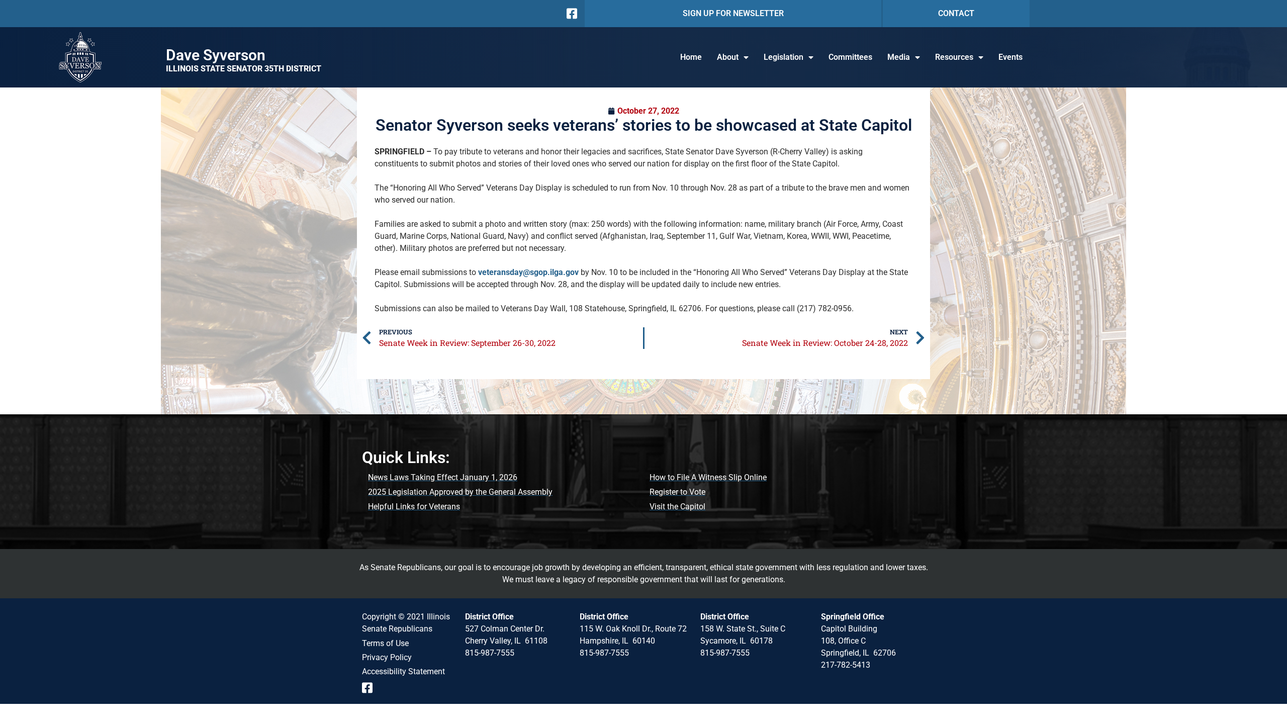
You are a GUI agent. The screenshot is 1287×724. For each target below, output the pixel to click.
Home (691, 57)
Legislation (783, 57)
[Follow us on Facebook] (571, 14)
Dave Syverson (215, 55)
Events (1010, 57)
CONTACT (956, 13)
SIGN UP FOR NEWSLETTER (733, 13)
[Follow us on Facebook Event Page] (371, 688)
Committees (850, 57)
